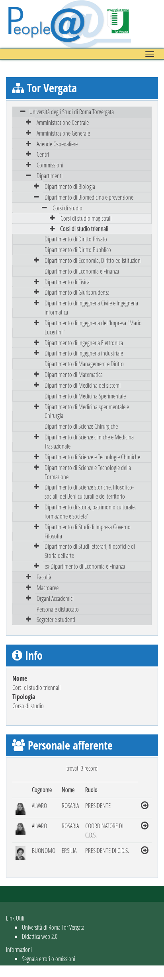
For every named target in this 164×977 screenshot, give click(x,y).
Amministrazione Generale (63, 133)
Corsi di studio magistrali (86, 218)
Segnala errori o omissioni (48, 958)
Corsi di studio (67, 208)
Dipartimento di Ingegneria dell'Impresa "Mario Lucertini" (93, 327)
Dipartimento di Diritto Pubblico (78, 249)
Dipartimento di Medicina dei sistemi (83, 385)
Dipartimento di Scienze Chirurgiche (81, 426)
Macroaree (48, 587)
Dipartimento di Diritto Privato (76, 239)
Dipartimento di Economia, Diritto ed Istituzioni (93, 260)
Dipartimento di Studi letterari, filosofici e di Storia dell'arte (90, 550)
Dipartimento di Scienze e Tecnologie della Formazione (88, 472)
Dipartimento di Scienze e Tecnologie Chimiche (92, 457)
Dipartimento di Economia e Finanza (82, 271)
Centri (43, 154)
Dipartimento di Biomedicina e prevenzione (89, 197)
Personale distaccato (58, 609)
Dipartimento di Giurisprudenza (77, 292)
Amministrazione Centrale (63, 122)
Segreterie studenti (56, 619)
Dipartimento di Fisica (67, 282)
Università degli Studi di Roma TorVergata (71, 111)
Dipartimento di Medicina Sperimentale (85, 396)
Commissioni (50, 165)
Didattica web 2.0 (39, 936)
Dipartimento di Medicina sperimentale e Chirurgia (87, 411)
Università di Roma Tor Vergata (53, 927)
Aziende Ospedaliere (57, 144)
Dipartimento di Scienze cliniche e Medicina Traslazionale (89, 441)
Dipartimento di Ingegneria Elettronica (84, 342)
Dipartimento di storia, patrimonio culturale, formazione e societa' (90, 511)
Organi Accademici (55, 598)
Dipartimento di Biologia (70, 186)
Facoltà (44, 577)
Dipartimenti (49, 175)
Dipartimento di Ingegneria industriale (84, 353)
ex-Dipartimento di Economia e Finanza (85, 566)
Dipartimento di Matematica (74, 374)
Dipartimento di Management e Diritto (84, 363)
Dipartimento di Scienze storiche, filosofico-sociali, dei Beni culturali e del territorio (89, 491)
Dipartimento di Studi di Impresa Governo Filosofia (88, 531)
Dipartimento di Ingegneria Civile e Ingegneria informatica (91, 307)
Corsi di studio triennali (84, 228)
